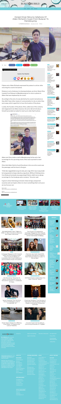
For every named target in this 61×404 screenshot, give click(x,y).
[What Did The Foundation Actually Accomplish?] (57, 288)
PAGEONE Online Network (25, 23)
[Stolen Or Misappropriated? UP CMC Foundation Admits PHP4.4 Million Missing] (58, 253)
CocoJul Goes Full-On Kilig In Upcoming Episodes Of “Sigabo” (51, 153)
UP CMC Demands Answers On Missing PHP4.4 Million (52, 248)
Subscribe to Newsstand (43, 333)
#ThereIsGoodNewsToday (5, 194)
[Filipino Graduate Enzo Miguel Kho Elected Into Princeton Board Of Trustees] (21, 203)
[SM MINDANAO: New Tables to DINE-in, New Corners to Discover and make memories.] (57, 65)
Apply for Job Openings (31, 333)
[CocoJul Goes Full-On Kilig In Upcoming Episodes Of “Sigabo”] (57, 150)
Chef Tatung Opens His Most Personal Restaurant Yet (52, 230)
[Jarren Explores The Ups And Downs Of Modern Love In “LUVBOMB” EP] (57, 125)
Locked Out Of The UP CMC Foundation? (52, 278)
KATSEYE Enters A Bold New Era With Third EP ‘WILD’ (51, 120)
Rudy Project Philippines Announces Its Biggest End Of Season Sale (52, 223)
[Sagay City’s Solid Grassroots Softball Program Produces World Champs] (33, 203)
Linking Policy (52, 341)
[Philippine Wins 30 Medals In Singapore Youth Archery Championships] (55, 203)
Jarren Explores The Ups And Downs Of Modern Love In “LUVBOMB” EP (51, 127)
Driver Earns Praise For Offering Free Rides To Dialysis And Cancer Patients (51, 145)
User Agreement (53, 333)
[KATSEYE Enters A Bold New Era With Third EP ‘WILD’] (57, 118)
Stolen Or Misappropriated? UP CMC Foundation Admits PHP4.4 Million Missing (53, 255)
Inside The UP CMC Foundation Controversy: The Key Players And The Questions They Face (52, 264)
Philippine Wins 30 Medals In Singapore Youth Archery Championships (55, 208)
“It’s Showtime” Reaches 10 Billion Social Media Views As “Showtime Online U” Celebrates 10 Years (51, 112)
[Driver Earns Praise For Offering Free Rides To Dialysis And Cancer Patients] (57, 142)
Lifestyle (49, 131)
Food (48, 64)
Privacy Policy (52, 335)
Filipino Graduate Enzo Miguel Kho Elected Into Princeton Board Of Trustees (21, 208)
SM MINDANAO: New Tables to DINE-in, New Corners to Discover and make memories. (51, 68)
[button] (58, 3)
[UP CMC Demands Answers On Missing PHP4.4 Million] (57, 246)
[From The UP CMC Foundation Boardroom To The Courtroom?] (57, 271)
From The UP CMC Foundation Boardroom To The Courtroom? (52, 272)
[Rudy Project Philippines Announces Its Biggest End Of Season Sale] (57, 221)
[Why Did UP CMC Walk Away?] (57, 283)
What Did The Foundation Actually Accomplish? (52, 288)
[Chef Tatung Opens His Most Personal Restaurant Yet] (57, 228)
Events (49, 73)
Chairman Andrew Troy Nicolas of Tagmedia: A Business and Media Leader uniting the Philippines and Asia (51, 136)
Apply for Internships (31, 335)
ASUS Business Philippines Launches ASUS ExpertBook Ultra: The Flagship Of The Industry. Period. (52, 239)
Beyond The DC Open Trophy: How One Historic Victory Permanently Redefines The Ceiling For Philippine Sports (43, 209)
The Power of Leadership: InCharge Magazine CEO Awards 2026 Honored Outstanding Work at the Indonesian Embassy (51, 78)
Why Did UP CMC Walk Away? (52, 283)
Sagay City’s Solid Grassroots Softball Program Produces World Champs (33, 208)
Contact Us (18, 333)
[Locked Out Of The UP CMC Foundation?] (57, 278)
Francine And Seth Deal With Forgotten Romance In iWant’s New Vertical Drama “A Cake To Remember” (51, 102)
